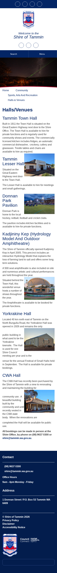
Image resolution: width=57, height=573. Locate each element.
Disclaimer (8, 524)
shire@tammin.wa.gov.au (16, 438)
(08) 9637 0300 (12, 466)
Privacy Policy (10, 520)
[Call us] (21, 44)
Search (13, 54)
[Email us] (28, 44)
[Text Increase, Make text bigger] (32, 3)
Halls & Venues (16, 100)
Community (22, 90)
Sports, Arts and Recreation (23, 95)
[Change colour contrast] (25, 3)
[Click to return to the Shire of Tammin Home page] (9, 545)
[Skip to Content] (18, 3)
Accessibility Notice (13, 527)
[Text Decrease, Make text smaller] (39, 3)
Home (5, 90)
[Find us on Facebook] (35, 44)
